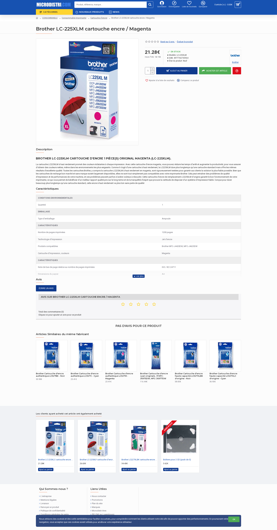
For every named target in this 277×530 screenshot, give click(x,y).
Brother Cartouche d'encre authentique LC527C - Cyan (85, 374)
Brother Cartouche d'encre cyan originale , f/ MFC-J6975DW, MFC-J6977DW (154, 376)
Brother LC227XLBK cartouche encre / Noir (139, 459)
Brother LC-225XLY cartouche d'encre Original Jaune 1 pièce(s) (97, 459)
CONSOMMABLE (50, 18)
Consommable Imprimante (74, 18)
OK (234, 519)
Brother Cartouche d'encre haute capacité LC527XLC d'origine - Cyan (223, 376)
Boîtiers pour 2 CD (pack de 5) (177, 459)
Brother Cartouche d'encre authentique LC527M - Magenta (119, 376)
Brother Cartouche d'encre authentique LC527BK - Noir (50, 374)
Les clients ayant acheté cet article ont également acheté (69, 413)
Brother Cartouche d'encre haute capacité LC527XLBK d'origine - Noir (189, 376)
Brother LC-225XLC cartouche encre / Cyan (55, 459)
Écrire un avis (46, 288)
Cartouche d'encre (98, 18)
